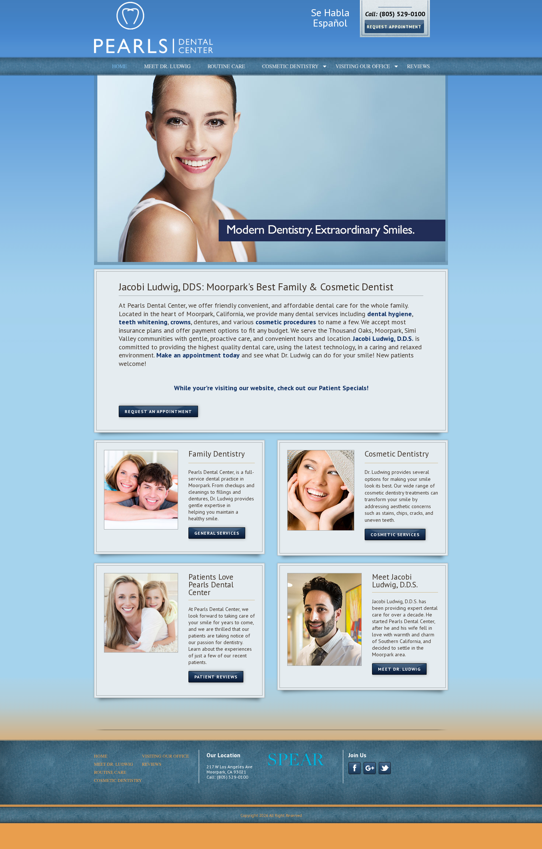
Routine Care (226, 66)
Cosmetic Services (395, 534)
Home (119, 66)
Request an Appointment (158, 411)
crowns (180, 322)
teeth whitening (143, 322)
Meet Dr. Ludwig (167, 66)
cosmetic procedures (286, 322)
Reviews (418, 66)
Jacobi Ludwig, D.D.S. (383, 338)
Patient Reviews (215, 676)
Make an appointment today (198, 355)
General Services (216, 533)
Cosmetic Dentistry (290, 66)
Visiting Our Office (363, 66)
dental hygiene (389, 314)
